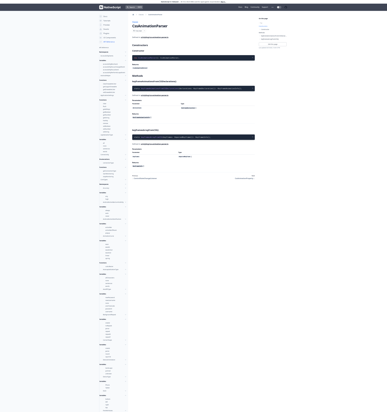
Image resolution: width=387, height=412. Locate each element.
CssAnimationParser (155, 15)
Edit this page (272, 44)
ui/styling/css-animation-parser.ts (154, 37)
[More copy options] (144, 30)
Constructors (263, 26)
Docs (240, 7)
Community (255, 7)
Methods (262, 33)
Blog (246, 7)
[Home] (133, 15)
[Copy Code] (252, 57)
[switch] (279, 7)
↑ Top (260, 23)
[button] (272, 7)
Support (265, 7)
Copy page (138, 31)
